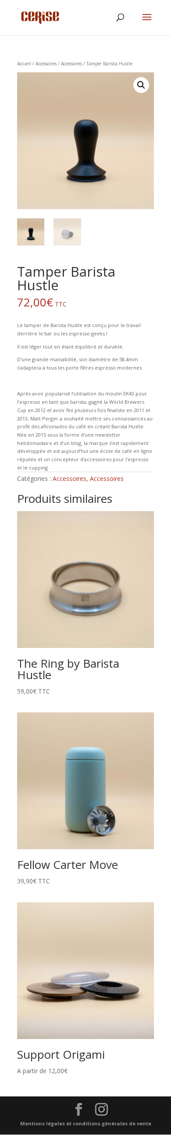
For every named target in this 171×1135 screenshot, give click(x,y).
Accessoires (46, 63)
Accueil (24, 63)
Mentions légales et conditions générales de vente (85, 1123)
